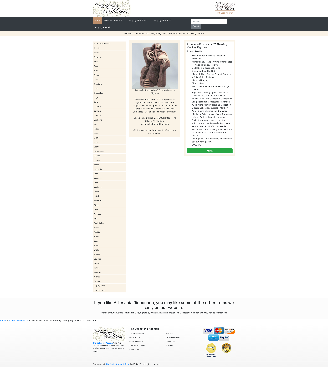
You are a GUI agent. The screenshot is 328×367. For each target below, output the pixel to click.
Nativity (97, 196)
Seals (96, 241)
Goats (96, 147)
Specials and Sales (137, 345)
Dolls (96, 102)
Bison (96, 66)
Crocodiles (98, 93)
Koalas (96, 165)
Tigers (96, 263)
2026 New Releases (102, 44)
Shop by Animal (102, 27)
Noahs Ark (98, 200)
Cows (96, 88)
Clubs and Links (136, 341)
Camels (97, 75)
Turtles (96, 268)
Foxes (96, 129)
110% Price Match (136, 333)
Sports (96, 142)
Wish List (169, 333)
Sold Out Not (99, 290)
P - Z (162, 20)
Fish (95, 124)
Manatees (98, 178)
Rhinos (96, 236)
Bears (96, 52)
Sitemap (169, 345)
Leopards (98, 169)
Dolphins (97, 106)
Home (97, 20)
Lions (96, 174)
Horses (97, 160)
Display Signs (99, 286)
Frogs (96, 133)
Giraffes (97, 138)
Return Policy (134, 349)
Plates (96, 227)
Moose (96, 191)
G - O (137, 20)
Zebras (97, 281)
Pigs (95, 218)
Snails (96, 250)
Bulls (96, 70)
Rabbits (97, 232)
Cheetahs (98, 84)
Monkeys (97, 187)
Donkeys (97, 111)
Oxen (96, 209)
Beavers (97, 57)
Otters (96, 205)
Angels (96, 48)
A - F (113, 20)
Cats (96, 79)
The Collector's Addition (103, 343)
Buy (211, 150)
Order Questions (173, 337)
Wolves (97, 277)
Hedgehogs (99, 151)
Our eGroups (134, 337)
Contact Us (170, 341)
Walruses (97, 272)
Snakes (97, 254)
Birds (96, 61)
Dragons (97, 115)
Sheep (96, 245)
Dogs (96, 97)
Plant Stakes (99, 223)
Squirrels (97, 259)
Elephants (98, 120)
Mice (96, 183)
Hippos (97, 156)
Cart (226, 13)
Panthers (97, 214)
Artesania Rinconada (159, 313)
